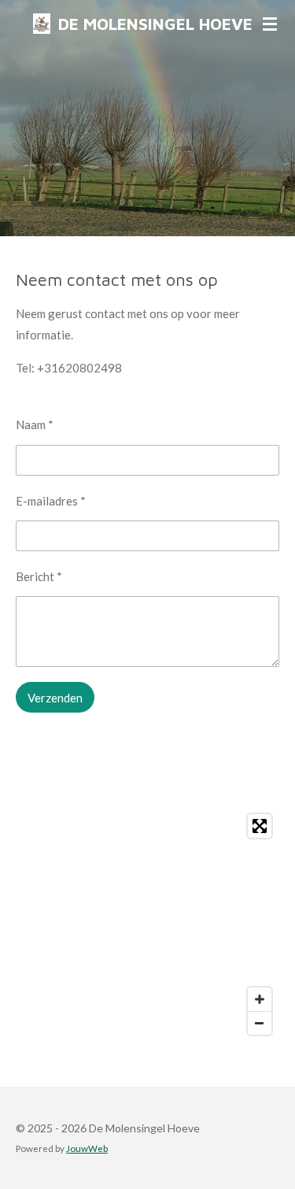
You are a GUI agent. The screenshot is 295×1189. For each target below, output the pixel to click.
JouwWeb (87, 1148)
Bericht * (39, 576)
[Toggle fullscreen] (259, 826)
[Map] (147, 924)
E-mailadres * (51, 501)
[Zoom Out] (259, 1023)
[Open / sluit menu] (270, 23)
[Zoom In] (259, 999)
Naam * (34, 424)
